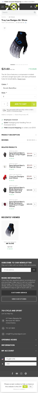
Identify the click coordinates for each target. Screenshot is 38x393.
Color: (5, 84)
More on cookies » (19, 389)
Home (4, 17)
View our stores (19, 299)
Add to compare (7, 114)
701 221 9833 (10, 328)
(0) (25, 22)
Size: (4, 93)
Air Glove (12, 17)
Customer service (19, 293)
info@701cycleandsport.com (16, 334)
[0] (35, 7)
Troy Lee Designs (8, 22)
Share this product (21, 114)
